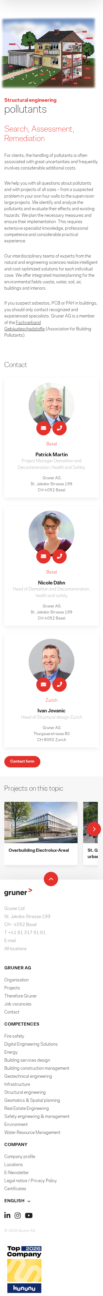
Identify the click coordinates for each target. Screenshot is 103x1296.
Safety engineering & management (37, 1117)
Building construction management (36, 1069)
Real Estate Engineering (26, 1109)
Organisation (16, 980)
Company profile (19, 1157)
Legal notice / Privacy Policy (30, 1181)
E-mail (10, 941)
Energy (11, 1053)
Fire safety (14, 1036)
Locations (13, 1165)
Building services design (27, 1061)
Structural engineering (25, 1093)
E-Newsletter (16, 1173)
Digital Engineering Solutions (31, 1044)
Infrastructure (17, 1085)
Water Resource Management (32, 1133)
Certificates (15, 1189)
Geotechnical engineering (28, 1077)
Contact (11, 1012)
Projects (12, 988)
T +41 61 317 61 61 (25, 933)
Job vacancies (17, 1004)
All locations (15, 949)
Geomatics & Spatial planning (32, 1101)
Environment (16, 1125)
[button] (51, 1201)
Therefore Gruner (20, 996)
